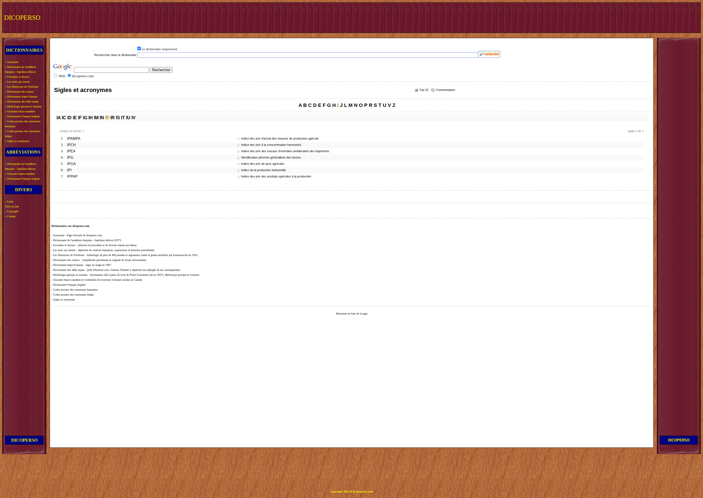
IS (118, 117)
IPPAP (72, 177)
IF (80, 117)
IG (85, 117)
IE (75, 117)
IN (102, 117)
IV (134, 117)
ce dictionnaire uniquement (159, 49)
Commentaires (445, 89)
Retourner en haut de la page (351, 313)
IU (128, 117)
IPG (70, 158)
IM (96, 117)
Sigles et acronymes (83, 90)
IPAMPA (73, 139)
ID (69, 117)
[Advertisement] (598, 17)
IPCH (71, 145)
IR (112, 117)
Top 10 (423, 89)
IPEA (71, 151)
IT (123, 117)
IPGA (71, 164)
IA (59, 117)
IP (107, 117)
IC (64, 117)
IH (90, 117)
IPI (69, 170)
